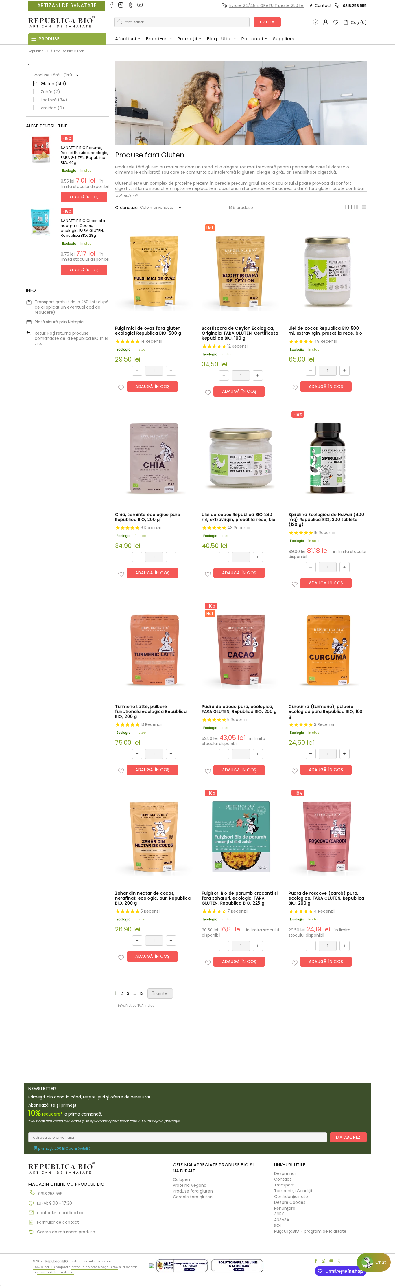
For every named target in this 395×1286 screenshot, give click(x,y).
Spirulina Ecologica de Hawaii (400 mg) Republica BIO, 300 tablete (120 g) (326, 519)
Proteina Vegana (189, 1185)
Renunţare (284, 1208)
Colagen (181, 1179)
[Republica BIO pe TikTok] (131, 5)
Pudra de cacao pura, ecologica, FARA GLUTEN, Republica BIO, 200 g (239, 709)
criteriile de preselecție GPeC (94, 1267)
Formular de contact (58, 1222)
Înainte (160, 993)
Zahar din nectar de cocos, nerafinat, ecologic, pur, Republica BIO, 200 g (153, 898)
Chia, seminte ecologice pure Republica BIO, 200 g (147, 517)
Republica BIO (61, 22)
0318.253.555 (355, 5)
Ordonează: (127, 207)
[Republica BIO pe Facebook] (111, 5)
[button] (121, 388)
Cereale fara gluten (193, 1196)
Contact (323, 5)
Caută (267, 22)
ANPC (279, 1214)
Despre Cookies (289, 1202)
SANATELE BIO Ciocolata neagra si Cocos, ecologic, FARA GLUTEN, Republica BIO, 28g (83, 228)
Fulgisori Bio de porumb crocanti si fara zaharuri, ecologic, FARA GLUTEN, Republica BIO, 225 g (240, 898)
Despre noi (285, 1173)
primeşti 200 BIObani (63, 1148)
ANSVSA (281, 1219)
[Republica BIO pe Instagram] (121, 5)
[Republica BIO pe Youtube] (140, 5)
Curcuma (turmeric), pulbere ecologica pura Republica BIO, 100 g (326, 711)
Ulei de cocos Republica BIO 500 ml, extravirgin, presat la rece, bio (325, 331)
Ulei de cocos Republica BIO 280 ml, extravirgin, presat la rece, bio (239, 517)
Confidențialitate (291, 1196)
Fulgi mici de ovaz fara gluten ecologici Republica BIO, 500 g (148, 331)
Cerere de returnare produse (66, 1231)
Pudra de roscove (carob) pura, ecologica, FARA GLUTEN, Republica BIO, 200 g (326, 898)
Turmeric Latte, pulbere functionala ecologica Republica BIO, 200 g (151, 711)
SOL (278, 1225)
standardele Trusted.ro (55, 1272)
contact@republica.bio (60, 1212)
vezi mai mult (126, 195)
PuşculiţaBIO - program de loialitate (310, 1231)
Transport (284, 1185)
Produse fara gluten (193, 1191)
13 (141, 993)
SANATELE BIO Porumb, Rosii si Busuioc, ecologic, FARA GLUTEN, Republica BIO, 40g (84, 155)
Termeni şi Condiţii (293, 1190)
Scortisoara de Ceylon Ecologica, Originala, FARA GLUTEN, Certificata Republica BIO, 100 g (240, 333)
